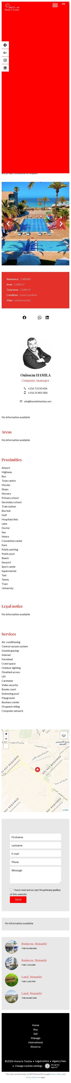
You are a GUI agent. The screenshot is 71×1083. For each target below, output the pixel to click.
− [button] (6, 739)
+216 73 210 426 (37, 388)
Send (18, 899)
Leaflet (65, 810)
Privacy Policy (56, 1074)
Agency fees (59, 1060)
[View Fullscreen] (6, 746)
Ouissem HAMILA (35, 375)
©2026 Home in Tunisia (18, 1061)
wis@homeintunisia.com (37, 401)
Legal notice (42, 1060)
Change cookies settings (28, 1065)
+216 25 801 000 (37, 392)
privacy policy (52, 889)
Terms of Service (33, 1077)
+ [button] (6, 734)
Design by (55, 1065)
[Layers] (63, 735)
